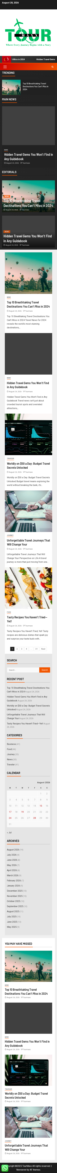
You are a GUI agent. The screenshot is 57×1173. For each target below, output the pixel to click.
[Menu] (5, 66)
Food (9, 612)
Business (11, 744)
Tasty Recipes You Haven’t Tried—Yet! (25, 723)
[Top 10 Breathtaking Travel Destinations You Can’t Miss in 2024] (11, 87)
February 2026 (14, 880)
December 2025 (15, 891)
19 (22, 812)
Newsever (21, 1169)
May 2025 (12, 927)
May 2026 (12, 865)
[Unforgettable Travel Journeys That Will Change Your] (28, 511)
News (6, 150)
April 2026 (12, 870)
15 (41, 806)
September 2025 (15, 906)
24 (10, 818)
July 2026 (11, 855)
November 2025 (15, 896)
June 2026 (12, 860)
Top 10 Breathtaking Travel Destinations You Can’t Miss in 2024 (35, 86)
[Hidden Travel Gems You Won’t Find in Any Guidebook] (28, 125)
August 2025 (13, 911)
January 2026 (13, 885)
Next (43, 649)
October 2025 (13, 901)
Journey (10, 535)
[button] (5, 66)
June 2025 (12, 922)
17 (10, 812)
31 (36, 649)
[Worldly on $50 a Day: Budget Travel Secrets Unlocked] (28, 434)
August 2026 (13, 849)
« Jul (9, 832)
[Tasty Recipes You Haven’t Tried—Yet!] (28, 588)
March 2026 (12, 875)
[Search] (52, 66)
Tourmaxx (26, 163)
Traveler (10, 458)
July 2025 (11, 916)
